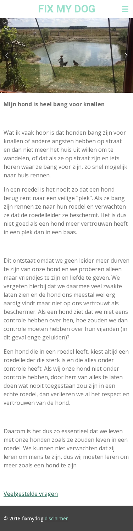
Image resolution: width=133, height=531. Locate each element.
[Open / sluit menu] (125, 9)
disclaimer (56, 518)
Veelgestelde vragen (31, 494)
